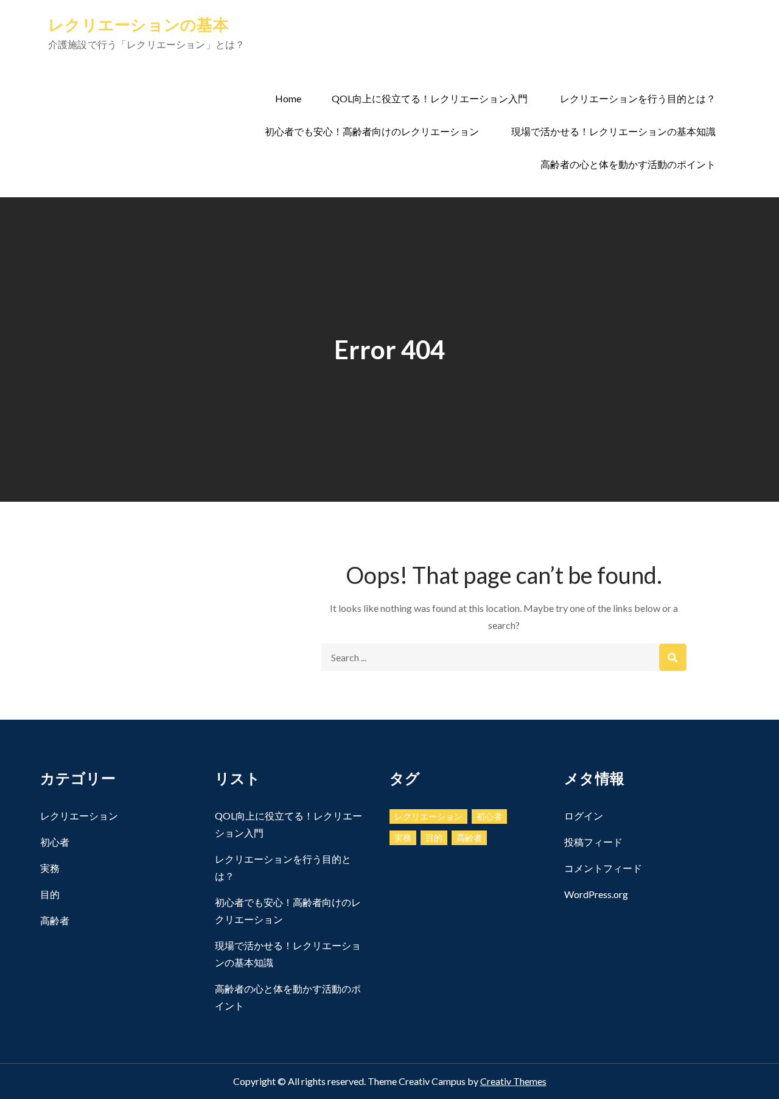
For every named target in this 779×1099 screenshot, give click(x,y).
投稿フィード (593, 842)
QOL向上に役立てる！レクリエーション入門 (430, 98)
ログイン (583, 815)
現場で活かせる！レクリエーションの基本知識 (613, 131)
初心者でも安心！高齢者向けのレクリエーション (372, 131)
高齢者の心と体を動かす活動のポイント (628, 164)
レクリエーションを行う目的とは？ (638, 98)
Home (288, 98)
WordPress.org (596, 894)
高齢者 (54, 920)
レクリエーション (79, 815)
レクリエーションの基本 (138, 24)
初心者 (54, 842)
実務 (50, 868)
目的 (50, 894)
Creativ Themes (513, 1081)
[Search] (672, 657)
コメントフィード (603, 868)
